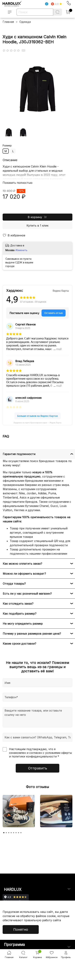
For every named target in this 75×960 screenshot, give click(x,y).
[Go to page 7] (18, 832)
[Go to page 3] (8, 832)
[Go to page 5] (13, 832)
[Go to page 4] (11, 832)
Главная (8, 21)
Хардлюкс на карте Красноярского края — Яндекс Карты (37, 423)
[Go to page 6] (16, 832)
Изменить (21, 250)
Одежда (25, 21)
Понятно (20, 929)
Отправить (37, 768)
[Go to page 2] (6, 832)
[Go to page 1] (3, 832)
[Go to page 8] (20, 832)
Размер (7, 145)
